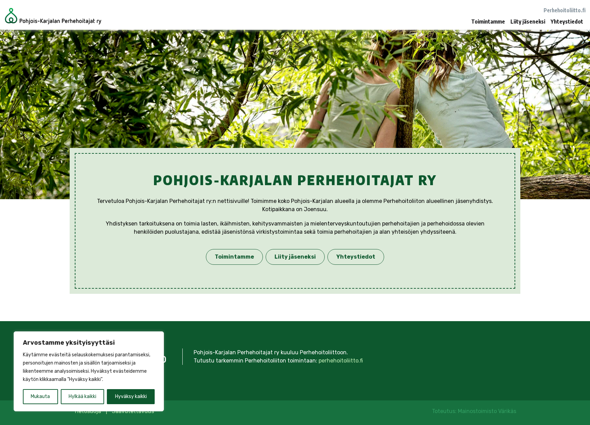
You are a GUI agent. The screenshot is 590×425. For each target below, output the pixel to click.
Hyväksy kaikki (131, 396)
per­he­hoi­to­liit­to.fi (341, 360)
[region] (89, 371)
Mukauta (40, 396)
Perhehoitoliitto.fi (565, 10)
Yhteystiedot (567, 21)
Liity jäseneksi (527, 21)
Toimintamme (488, 21)
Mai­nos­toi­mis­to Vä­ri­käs (487, 411)
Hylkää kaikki (82, 396)
